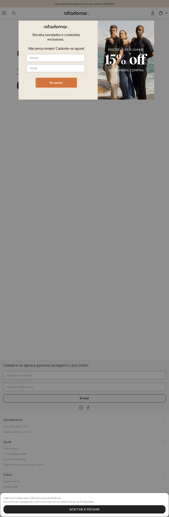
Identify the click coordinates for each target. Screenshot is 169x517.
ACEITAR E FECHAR (84, 509)
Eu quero (56, 82)
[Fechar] (142, 28)
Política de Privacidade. (80, 501)
